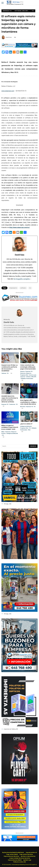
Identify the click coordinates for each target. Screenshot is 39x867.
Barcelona (22, 406)
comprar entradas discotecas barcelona (19, 858)
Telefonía (3, 373)
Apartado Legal (27, 860)
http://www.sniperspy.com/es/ (19, 227)
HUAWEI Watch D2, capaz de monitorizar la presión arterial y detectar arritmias (10, 388)
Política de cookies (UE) (19, 862)
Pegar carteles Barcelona (26, 854)
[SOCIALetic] (15, 3)
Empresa (22, 371)
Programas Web (24, 375)
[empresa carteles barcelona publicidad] (15, 829)
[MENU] (2, 3)
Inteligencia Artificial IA (12, 433)
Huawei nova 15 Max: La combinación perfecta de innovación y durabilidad (10, 357)
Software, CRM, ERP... (22, 10)
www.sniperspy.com (7, 91)
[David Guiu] (19, 316)
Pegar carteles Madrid (12, 854)
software (23, 288)
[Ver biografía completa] (31, 279)
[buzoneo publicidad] (19, 47)
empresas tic (13, 288)
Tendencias (12, 404)
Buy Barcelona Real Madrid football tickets (13, 852)
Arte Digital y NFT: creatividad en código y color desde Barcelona (29, 390)
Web (29, 429)
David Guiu (9, 37)
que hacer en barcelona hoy (28, 856)
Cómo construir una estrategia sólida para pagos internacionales (29, 357)
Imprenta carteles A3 (31, 852)
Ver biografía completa (21, 279)
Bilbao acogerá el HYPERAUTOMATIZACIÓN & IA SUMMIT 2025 (10, 417)
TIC (33, 10)
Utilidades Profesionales (27, 378)
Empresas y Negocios (25, 373)
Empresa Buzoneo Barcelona (11, 856)
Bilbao (2, 431)
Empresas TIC (7, 10)
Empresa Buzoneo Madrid (14, 860)
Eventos (3, 433)
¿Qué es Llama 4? (29, 416)
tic (30, 288)
